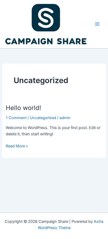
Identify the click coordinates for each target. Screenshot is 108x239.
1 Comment (16, 117)
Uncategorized (43, 117)
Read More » (17, 145)
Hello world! (23, 108)
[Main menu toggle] (97, 24)
